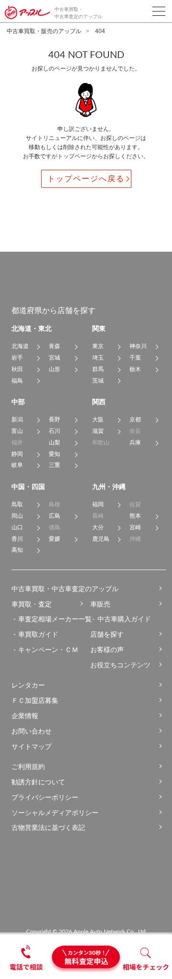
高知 (17, 550)
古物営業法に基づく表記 (48, 827)
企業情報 (24, 716)
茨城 (98, 380)
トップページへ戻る (86, 179)
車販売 (100, 604)
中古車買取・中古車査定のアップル (64, 589)
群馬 (98, 369)
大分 (98, 527)
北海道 (20, 346)
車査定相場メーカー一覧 (55, 619)
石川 (54, 431)
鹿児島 (100, 539)
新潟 (17, 419)
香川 (17, 539)
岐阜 (17, 465)
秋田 (17, 369)
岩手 (17, 357)
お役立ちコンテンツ (120, 665)
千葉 (135, 357)
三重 (54, 465)
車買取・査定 (31, 604)
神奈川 (138, 346)
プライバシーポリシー (44, 797)
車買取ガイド (38, 634)
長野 (54, 419)
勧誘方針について (38, 782)
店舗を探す (107, 634)
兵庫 (135, 442)
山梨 (54, 442)
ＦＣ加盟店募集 (34, 700)
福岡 (98, 504)
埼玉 (98, 357)
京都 (135, 419)
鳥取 (17, 504)
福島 (17, 380)
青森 (54, 346)
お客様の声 (107, 649)
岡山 (17, 516)
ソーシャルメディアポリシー (54, 812)
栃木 (135, 369)
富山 (17, 431)
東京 (98, 346)
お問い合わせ (31, 731)
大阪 (98, 419)
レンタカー (28, 685)
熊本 (135, 516)
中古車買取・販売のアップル (44, 31)
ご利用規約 (28, 766)
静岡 (17, 454)
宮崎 (135, 527)
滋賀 (98, 431)
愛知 (54, 454)
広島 (54, 516)
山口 (17, 527)
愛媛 (54, 539)
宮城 (54, 357)
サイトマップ (31, 746)
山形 (54, 369)
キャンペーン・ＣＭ (48, 649)
